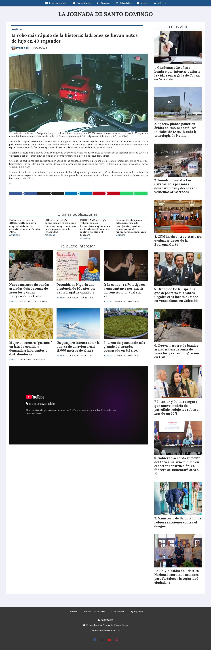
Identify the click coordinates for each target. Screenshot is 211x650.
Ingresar (138, 611)
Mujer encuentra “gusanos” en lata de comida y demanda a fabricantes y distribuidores (30, 349)
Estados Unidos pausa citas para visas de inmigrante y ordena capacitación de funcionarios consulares (131, 226)
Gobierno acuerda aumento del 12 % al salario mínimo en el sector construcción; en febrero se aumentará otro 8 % (177, 466)
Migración (120, 234)
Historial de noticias (94, 611)
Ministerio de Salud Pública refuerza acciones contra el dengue (177, 522)
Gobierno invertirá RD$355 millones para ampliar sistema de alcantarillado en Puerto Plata (24, 226)
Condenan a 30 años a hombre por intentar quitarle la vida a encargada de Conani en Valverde (177, 73)
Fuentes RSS (117, 611)
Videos (145, 3)
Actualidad (125, 3)
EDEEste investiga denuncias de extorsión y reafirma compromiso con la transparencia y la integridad (61, 226)
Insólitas (17, 29)
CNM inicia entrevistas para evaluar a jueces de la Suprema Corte (178, 240)
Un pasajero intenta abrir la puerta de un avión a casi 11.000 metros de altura (78, 346)
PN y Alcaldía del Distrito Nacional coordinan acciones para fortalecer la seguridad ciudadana (176, 577)
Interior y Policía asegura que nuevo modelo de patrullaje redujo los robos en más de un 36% (177, 408)
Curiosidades (84, 3)
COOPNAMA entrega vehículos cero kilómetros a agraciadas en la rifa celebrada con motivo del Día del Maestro (95, 227)
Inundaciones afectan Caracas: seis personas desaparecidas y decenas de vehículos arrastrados (176, 186)
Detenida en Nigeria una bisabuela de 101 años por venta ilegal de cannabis (76, 288)
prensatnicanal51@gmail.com (105, 630)
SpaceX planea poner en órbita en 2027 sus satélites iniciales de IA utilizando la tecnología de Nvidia (175, 130)
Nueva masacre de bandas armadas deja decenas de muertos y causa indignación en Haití (29, 290)
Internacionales (58, 3)
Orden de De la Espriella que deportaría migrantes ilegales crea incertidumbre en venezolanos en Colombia (176, 295)
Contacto (73, 611)
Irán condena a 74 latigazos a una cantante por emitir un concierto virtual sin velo (125, 290)
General (105, 3)
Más (159, 3)
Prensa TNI (23, 47)
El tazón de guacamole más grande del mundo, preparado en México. (124, 346)
